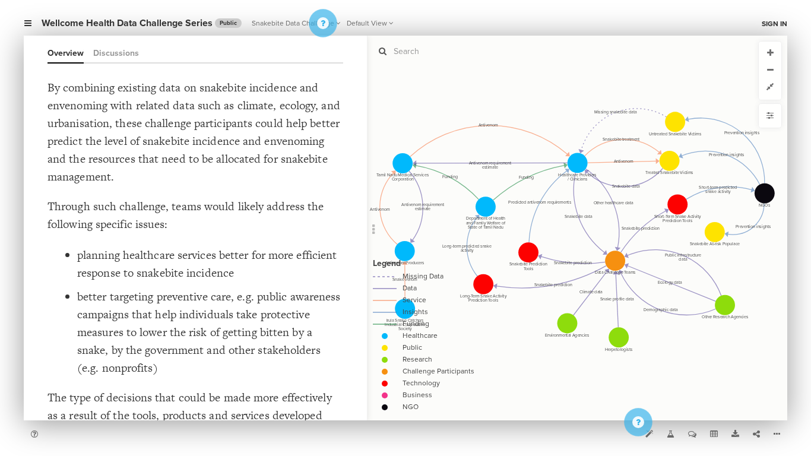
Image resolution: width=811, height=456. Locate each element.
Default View (367, 23)
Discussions (116, 53)
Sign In (774, 24)
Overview (65, 53)
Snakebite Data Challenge (293, 23)
